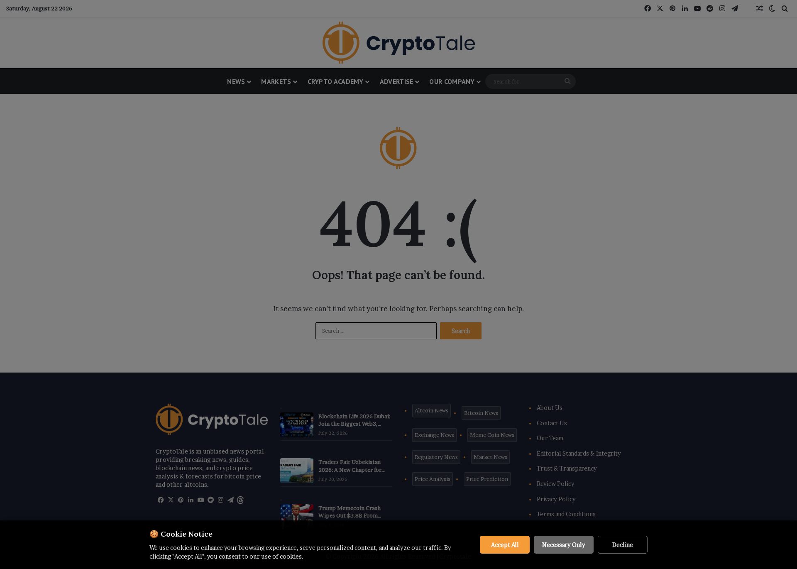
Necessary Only (563, 544)
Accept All (505, 544)
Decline (622, 544)
